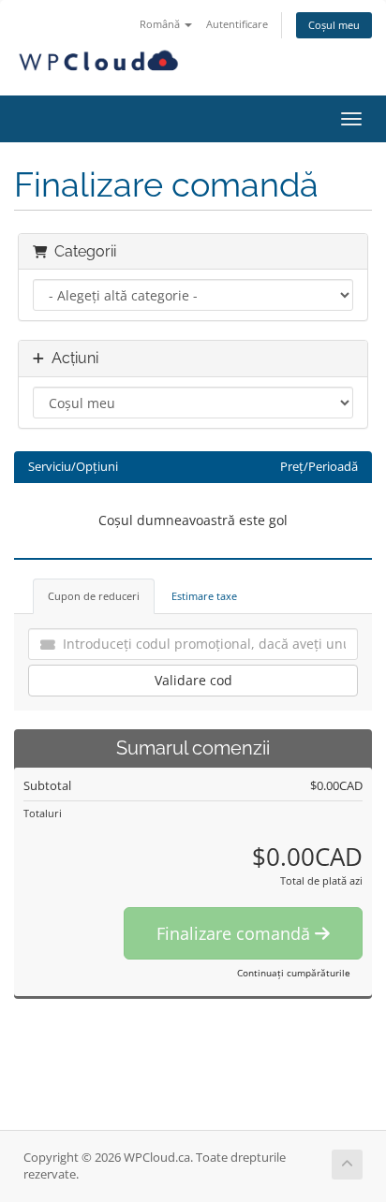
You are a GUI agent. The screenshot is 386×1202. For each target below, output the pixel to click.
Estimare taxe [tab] (204, 596)
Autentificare (237, 24)
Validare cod (193, 680)
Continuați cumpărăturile (293, 972)
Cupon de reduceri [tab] (94, 596)
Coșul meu (334, 25)
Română (161, 24)
